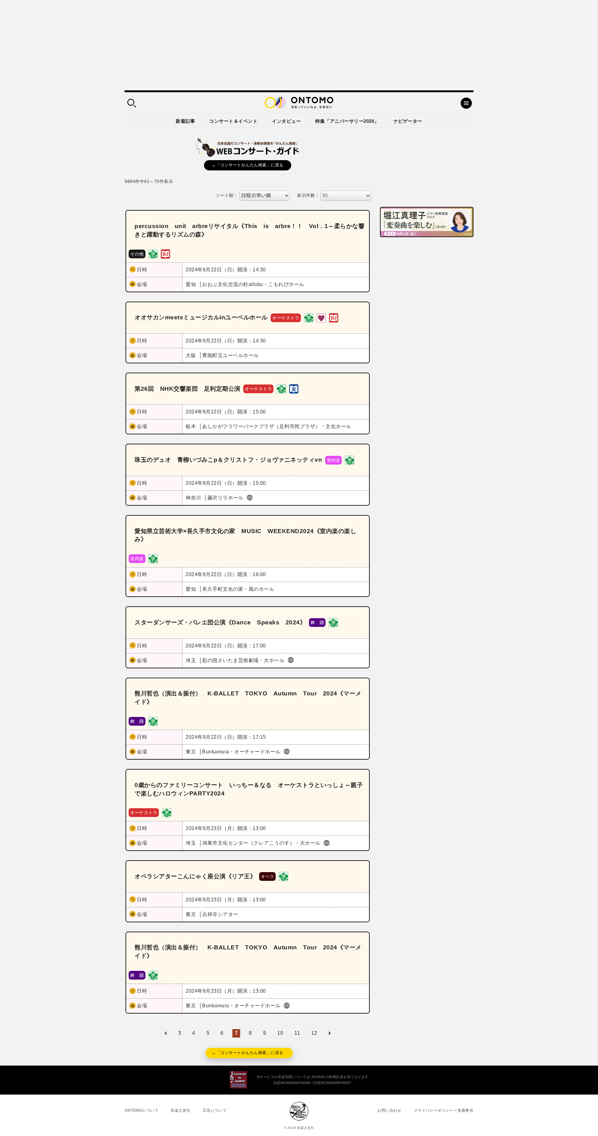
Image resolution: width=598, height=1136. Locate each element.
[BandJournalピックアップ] (165, 253)
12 (314, 1033)
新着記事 (185, 121)
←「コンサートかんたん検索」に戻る (247, 165)
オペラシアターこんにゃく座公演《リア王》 (195, 876)
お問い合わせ (389, 1110)
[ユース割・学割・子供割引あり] (153, 253)
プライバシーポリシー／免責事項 (443, 1110)
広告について (215, 1110)
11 (297, 1033)
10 (280, 1033)
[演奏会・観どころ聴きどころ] (293, 388)
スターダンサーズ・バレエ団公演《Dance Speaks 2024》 (220, 622)
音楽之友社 (181, 1110)
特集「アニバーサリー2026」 (347, 121)
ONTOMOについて (142, 1110)
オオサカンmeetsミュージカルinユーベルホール (201, 317)
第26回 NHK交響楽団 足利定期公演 (187, 388)
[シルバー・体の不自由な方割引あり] (321, 317)
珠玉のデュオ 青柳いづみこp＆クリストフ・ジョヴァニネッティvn (228, 459)
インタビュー (286, 121)
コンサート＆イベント (233, 121)
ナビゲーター (407, 121)
